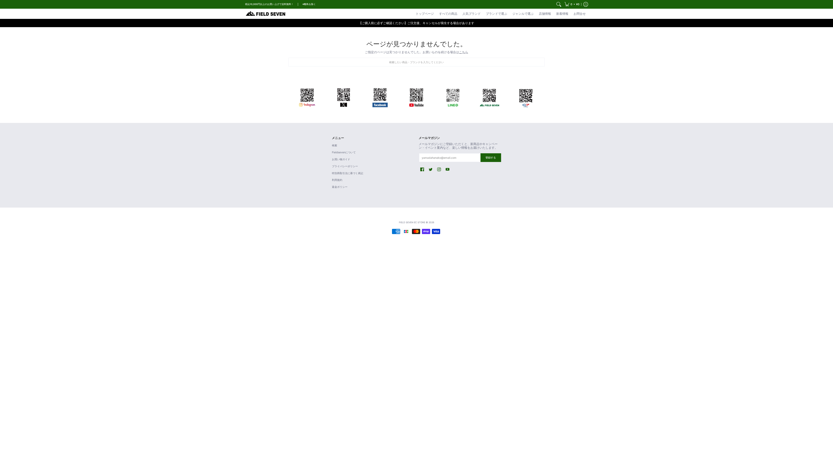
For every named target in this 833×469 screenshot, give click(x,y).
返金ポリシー (340, 186)
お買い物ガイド (341, 159)
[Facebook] (380, 97)
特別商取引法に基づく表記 (347, 173)
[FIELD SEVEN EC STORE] (265, 14)
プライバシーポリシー (345, 166)
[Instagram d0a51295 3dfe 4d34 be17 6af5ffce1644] (307, 97)
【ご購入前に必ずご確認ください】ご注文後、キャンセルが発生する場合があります (416, 23)
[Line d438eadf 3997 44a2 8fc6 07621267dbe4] (453, 97)
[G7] (526, 97)
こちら (463, 52)
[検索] (558, 4)
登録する (490, 157)
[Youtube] (416, 97)
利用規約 (337, 180)
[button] (571, 4)
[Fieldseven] (489, 97)
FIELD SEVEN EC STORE (412, 222)
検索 (334, 145)
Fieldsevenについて (344, 152)
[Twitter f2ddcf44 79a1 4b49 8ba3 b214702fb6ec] (344, 97)
